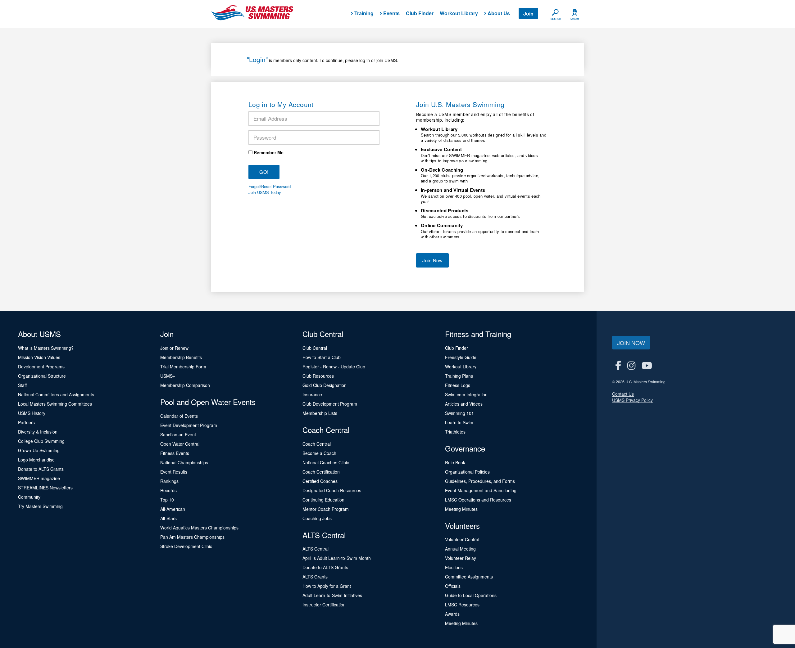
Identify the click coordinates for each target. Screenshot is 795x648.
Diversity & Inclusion (37, 432)
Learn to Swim (459, 422)
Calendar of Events (179, 416)
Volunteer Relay (460, 558)
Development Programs (41, 366)
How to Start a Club (321, 357)
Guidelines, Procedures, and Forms (480, 481)
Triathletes (455, 432)
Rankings (169, 481)
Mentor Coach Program (325, 509)
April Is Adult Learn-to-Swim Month (336, 558)
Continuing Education (323, 500)
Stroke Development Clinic (186, 546)
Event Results (173, 472)
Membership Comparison (185, 385)
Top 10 (167, 500)
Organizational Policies (467, 472)
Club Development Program (329, 404)
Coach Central (316, 444)
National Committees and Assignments (56, 394)
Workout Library (459, 13)
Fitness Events (174, 453)
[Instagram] (631, 365)
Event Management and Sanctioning (480, 490)
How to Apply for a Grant (326, 586)
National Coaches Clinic (325, 462)
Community (29, 497)
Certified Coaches (320, 481)
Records (168, 490)
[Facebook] (618, 365)
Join (528, 13)
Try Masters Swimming (40, 506)
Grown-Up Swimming (39, 450)
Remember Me (269, 152)
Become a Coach (319, 453)
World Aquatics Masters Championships (199, 527)
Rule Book (455, 462)
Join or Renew (174, 348)
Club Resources (318, 376)
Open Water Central (179, 444)
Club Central (314, 348)
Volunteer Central (462, 539)
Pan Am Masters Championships (192, 537)
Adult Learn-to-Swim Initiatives (332, 595)
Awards (452, 614)
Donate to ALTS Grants (41, 469)
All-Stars (168, 518)
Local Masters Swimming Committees (55, 404)
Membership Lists (319, 413)
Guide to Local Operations (471, 595)
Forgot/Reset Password (269, 186)
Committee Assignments (469, 577)
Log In (574, 18)
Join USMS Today (264, 192)
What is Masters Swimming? (46, 348)
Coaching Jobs (317, 518)
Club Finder (420, 13)
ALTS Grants (315, 577)
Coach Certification (321, 472)
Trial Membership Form (183, 366)
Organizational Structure (42, 376)
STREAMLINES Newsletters (45, 487)
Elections (454, 567)
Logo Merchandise (36, 460)
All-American (172, 509)
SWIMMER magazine (39, 478)
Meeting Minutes (461, 509)
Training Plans (459, 376)
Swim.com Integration (466, 394)
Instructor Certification (324, 604)
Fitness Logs (457, 385)
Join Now (432, 260)
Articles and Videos (464, 404)
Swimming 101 (459, 413)
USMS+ (167, 376)
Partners (26, 422)
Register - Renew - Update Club (333, 366)
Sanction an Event (178, 434)
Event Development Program (188, 425)
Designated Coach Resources (331, 490)
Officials (453, 586)
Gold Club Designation (324, 385)
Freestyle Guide (460, 357)
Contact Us (623, 394)
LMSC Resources (462, 604)
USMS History (31, 413)
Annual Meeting (460, 549)
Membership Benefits (181, 357)
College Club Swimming (41, 441)
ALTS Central (315, 549)
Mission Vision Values (39, 357)
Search (556, 18)
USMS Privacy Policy (632, 400)
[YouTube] (647, 365)
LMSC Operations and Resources (478, 500)
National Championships (184, 462)
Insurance (312, 394)
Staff (22, 385)
